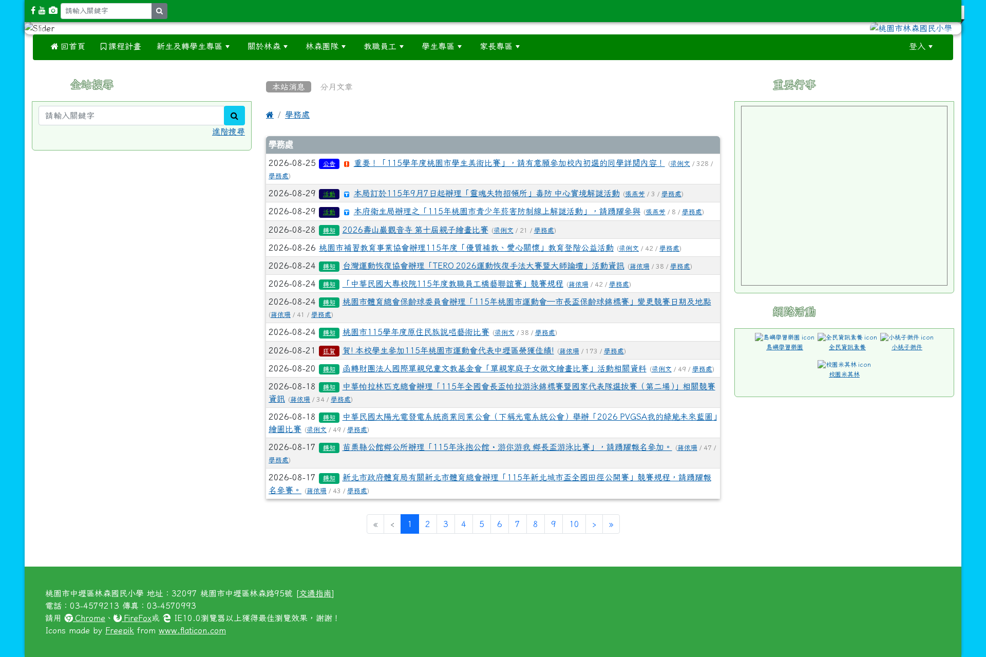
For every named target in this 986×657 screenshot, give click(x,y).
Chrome (89, 618)
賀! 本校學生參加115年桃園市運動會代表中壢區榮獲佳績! (448, 350)
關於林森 (264, 46)
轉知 (329, 231)
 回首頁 (68, 46)
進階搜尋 (228, 131)
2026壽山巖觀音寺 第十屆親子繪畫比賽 (415, 230)
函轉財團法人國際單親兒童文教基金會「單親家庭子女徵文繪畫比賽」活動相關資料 (495, 368)
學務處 (297, 114)
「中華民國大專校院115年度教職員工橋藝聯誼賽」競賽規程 (453, 283)
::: (541, 46)
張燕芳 (635, 194)
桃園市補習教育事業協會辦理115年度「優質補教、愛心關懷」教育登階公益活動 (466, 247)
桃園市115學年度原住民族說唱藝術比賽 (416, 332)
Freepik (119, 630)
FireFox (136, 618)
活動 (329, 194)
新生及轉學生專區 (189, 46)
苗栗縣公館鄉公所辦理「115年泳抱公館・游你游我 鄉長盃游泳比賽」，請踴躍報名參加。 (507, 447)
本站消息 (288, 87)
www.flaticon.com (192, 630)
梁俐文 (680, 163)
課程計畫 (123, 46)
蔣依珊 (640, 266)
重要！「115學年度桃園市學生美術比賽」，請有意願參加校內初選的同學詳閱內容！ (509, 163)
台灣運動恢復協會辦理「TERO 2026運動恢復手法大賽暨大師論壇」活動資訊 (483, 265)
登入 (917, 46)
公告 (329, 164)
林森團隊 (322, 46)
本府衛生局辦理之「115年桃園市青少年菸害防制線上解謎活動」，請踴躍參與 (497, 211)
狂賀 (329, 351)
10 (574, 524)
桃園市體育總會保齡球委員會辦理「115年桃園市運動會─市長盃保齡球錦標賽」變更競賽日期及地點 (527, 301)
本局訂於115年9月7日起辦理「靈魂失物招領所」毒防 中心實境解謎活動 (487, 193)
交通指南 (315, 593)
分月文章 (336, 87)
